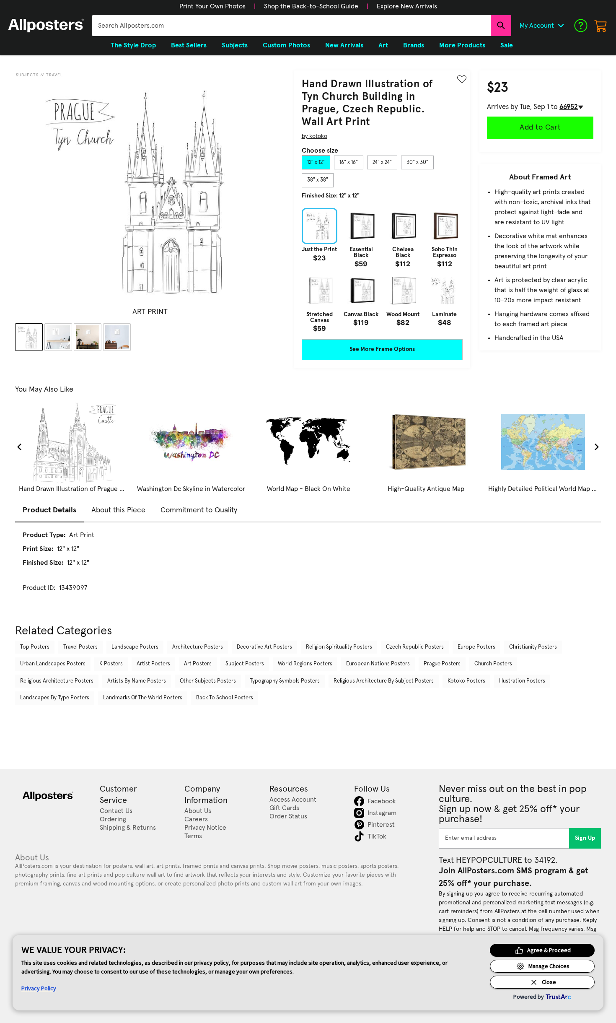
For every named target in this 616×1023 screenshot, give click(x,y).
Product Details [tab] (49, 510)
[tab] (316, 163)
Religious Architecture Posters (56, 681)
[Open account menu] (560, 25)
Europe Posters (476, 647)
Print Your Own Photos (212, 6)
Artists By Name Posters (136, 681)
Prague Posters (442, 664)
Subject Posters (244, 664)
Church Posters (493, 664)
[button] (212, 6)
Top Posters (34, 647)
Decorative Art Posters (264, 647)
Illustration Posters (522, 681)
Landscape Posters (134, 647)
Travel (54, 75)
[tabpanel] (382, 269)
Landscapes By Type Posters (54, 698)
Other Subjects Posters (208, 681)
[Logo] (46, 25)
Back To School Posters (224, 698)
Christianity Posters (533, 647)
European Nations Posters (378, 664)
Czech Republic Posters (415, 647)
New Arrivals (344, 45)
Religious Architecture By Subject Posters (384, 681)
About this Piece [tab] (118, 510)
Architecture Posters (197, 647)
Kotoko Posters (466, 681)
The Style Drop (133, 45)
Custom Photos (286, 45)
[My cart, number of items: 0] (601, 25)
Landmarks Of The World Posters (142, 698)
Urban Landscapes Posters (52, 664)
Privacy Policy (38, 988)
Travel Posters (80, 647)
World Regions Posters (305, 664)
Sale (506, 45)
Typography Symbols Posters (285, 681)
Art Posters (198, 664)
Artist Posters (153, 664)
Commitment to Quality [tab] (198, 510)
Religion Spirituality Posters (339, 647)
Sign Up (585, 838)
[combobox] (291, 25)
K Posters (111, 664)
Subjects (27, 75)
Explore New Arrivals (407, 6)
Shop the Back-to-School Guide (311, 6)
